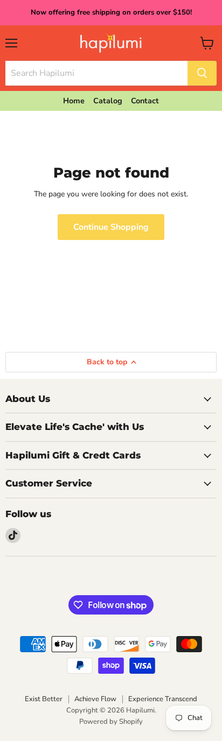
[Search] (202, 73)
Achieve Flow (95, 699)
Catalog (107, 100)
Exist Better (44, 699)
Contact (145, 100)
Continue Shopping (111, 227)
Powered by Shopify (111, 721)
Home (74, 100)
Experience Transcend (162, 699)
